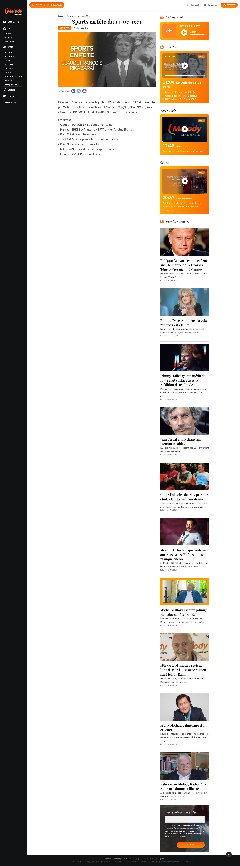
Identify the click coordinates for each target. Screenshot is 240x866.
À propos (107, 859)
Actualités (13, 22)
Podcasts (10, 80)
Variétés (70, 16)
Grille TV (9, 33)
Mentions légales (157, 859)
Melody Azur (11, 56)
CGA (146, 859)
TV (9, 28)
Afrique (9, 37)
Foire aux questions (129, 859)
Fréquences (11, 84)
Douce (8, 72)
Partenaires (9, 102)
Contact (12, 96)
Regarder (10, 41)
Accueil (61, 16)
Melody (8, 52)
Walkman (9, 64)
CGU (141, 859)
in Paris (9, 68)
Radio (10, 47)
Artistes (12, 90)
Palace (8, 60)
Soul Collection (13, 76)
